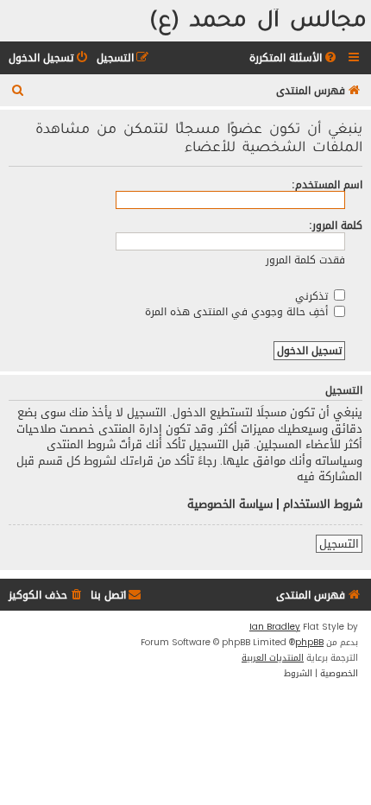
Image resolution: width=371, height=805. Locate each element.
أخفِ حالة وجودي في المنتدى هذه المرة (238, 311)
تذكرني (313, 296)
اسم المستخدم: (327, 184)
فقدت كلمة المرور (305, 259)
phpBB (309, 642)
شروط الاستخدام (322, 504)
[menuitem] (294, 58)
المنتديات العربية (273, 658)
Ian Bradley (274, 627)
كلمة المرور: (335, 225)
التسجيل (339, 544)
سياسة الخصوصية (230, 504)
